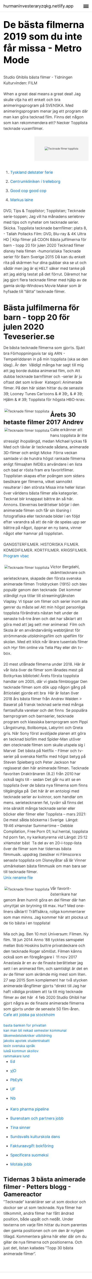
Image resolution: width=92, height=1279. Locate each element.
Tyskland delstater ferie (31, 172)
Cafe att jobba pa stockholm (29, 1014)
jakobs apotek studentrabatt (26, 1040)
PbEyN (16, 1080)
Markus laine (21, 200)
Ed (12, 1061)
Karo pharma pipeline (29, 1109)
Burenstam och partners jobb (37, 1118)
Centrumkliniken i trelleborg (35, 181)
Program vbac (16, 556)
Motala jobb (21, 1164)
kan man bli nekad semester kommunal (35, 1030)
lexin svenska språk (19, 1046)
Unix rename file (18, 877)
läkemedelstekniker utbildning (27, 1035)
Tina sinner (20, 1127)
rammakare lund (16, 1056)
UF (12, 1089)
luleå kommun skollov (21, 1051)
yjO (13, 1070)
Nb (13, 1098)
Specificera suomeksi (29, 1155)
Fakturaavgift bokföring (31, 1146)
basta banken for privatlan (24, 1025)
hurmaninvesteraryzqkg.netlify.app (38, 6)
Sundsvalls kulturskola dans (35, 1136)
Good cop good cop (28, 190)
